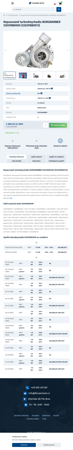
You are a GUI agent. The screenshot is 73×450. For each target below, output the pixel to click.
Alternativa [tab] (36, 161)
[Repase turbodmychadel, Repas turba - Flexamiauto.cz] (36, 3)
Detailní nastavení (49, 445)
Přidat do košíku (59, 125)
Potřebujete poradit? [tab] (56, 161)
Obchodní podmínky (21, 415)
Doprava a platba (33, 419)
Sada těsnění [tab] (16, 161)
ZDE (11, 198)
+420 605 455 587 (39, 387)
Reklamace (46, 415)
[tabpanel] (36, 271)
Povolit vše (24, 445)
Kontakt (56, 415)
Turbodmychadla (13, 15)
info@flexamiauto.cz (39, 393)
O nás (44, 419)
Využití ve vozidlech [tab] (56, 157)
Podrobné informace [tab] (16, 157)
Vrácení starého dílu (13, 93)
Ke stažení (35, 415)
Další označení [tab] (36, 157)
